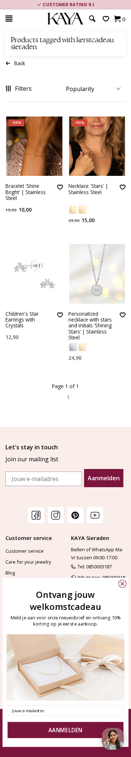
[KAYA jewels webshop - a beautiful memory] (65, 19)
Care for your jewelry (28, 562)
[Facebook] (36, 515)
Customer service (24, 551)
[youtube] (95, 515)
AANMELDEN (65, 730)
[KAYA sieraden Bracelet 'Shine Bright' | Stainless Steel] (34, 146)
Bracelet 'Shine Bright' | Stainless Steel (25, 192)
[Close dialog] (122, 584)
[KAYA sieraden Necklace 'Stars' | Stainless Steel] (97, 146)
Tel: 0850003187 (95, 566)
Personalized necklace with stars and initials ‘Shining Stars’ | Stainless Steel (90, 326)
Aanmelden (104, 478)
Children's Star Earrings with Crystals (22, 320)
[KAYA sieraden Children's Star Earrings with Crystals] (34, 273)
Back (19, 63)
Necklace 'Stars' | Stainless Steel (88, 189)
